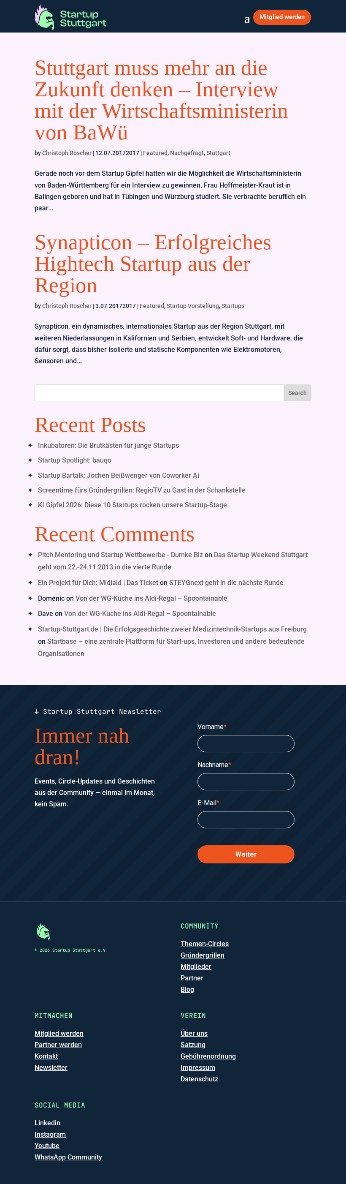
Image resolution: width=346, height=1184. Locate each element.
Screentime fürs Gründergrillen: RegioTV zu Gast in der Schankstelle (142, 490)
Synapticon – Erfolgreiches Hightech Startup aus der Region (153, 263)
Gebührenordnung (208, 1056)
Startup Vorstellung (193, 305)
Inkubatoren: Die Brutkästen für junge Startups (108, 445)
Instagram (50, 1134)
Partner (192, 978)
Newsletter (51, 1068)
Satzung (193, 1045)
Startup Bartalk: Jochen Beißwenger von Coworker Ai (118, 475)
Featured (155, 153)
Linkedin (47, 1123)
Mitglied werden (282, 17)
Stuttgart (218, 153)
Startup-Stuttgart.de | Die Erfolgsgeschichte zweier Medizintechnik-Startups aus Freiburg (172, 629)
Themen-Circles (205, 944)
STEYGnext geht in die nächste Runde (226, 583)
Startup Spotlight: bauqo (74, 460)
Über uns (194, 1033)
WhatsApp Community (68, 1157)
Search (297, 392)
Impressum (198, 1068)
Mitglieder (196, 967)
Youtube (47, 1146)
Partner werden (58, 1045)
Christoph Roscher (67, 153)
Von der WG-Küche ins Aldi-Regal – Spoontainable (151, 598)
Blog (187, 989)
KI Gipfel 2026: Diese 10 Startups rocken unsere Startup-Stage (132, 505)
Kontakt (46, 1056)
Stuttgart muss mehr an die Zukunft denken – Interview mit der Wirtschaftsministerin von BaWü (161, 100)
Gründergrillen (202, 955)
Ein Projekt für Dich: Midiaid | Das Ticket (98, 583)
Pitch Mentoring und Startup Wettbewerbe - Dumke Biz (120, 555)
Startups (233, 305)
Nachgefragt (187, 153)
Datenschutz (199, 1079)
